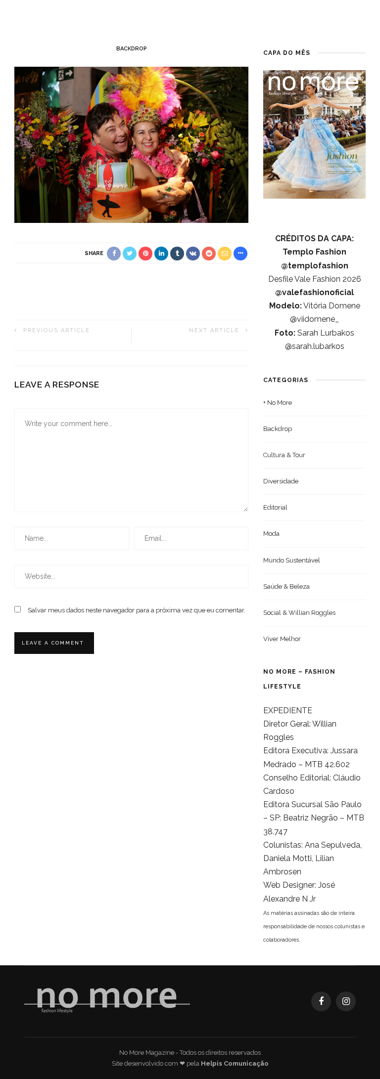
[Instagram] (346, 1001)
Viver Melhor (282, 639)
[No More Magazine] (107, 1000)
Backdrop (131, 48)
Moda (271, 533)
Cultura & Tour (284, 455)
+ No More (277, 402)
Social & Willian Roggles (299, 612)
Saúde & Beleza (286, 586)
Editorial (275, 507)
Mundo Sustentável (291, 560)
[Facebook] (321, 1001)
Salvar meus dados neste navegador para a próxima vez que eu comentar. (136, 610)
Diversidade (280, 481)
